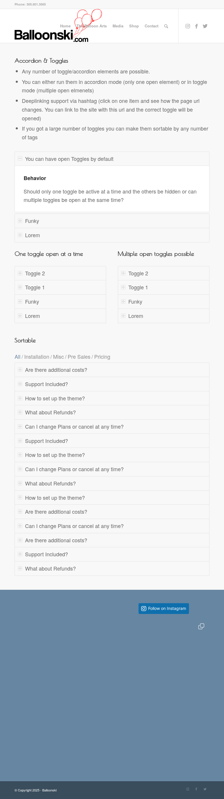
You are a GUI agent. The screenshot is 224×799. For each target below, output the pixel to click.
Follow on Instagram (167, 608)
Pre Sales (79, 356)
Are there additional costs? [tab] (56, 369)
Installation (36, 356)
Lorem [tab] (32, 235)
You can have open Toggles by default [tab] (69, 158)
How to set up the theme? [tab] (55, 398)
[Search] (166, 26)
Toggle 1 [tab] (35, 287)
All (17, 356)
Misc (58, 356)
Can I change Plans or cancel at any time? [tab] (74, 426)
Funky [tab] (32, 220)
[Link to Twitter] (205, 25)
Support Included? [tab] (46, 384)
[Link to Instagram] (187, 25)
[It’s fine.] (163, 663)
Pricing (102, 356)
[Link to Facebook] (196, 25)
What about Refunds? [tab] (50, 412)
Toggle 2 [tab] (35, 273)
